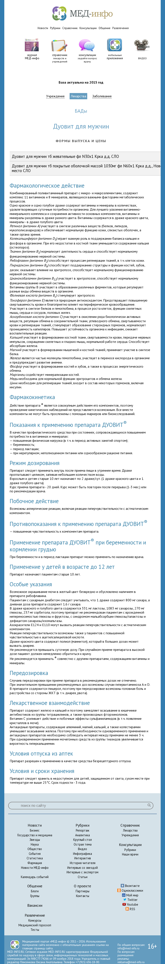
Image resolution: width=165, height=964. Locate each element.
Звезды (34, 840)
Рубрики (55, 28)
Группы (34, 896)
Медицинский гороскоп (34, 925)
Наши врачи (130, 854)
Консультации (88, 28)
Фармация (35, 863)
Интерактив (82, 858)
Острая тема (83, 844)
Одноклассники (132, 890)
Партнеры (82, 891)
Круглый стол (82, 840)
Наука (35, 844)
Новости (43, 28)
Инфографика (82, 854)
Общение (104, 28)
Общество (35, 849)
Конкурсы (34, 920)
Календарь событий (35, 877)
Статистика (35, 858)
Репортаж (82, 830)
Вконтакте (132, 886)
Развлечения (120, 28)
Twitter (132, 900)
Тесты (35, 930)
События (35, 854)
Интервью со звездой (82, 868)
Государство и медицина (34, 835)
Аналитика (82, 835)
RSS (132, 909)
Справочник (70, 28)
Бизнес (35, 830)
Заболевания (102, 96)
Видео (82, 849)
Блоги (35, 891)
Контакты (82, 896)
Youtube (132, 904)
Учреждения (55, 96)
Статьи (82, 877)
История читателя (82, 863)
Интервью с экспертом (82, 872)
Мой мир (131, 895)
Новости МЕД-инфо (35, 868)
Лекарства (78, 96)
